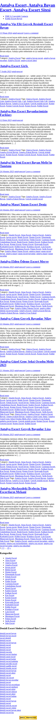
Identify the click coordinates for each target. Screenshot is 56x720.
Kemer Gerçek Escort (15, 106)
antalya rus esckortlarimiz (17, 543)
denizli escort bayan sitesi (10, 710)
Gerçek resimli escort (39, 103)
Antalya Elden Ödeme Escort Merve (24, 261)
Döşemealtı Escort (12, 574)
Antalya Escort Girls (14, 66)
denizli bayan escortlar (9, 680)
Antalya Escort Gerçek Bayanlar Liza (25, 429)
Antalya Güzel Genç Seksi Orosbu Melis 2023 (27, 417)
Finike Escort (35, 240)
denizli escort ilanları (8, 654)
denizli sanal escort (7, 657)
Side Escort (4, 308)
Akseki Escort (14, 235)
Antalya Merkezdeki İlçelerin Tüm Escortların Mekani (23, 490)
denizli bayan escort (8, 636)
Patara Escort (35, 249)
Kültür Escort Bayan (13, 18)
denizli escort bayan (8, 633)
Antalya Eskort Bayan (28, 152)
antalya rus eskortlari (21, 546)
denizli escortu (6, 652)
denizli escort (5, 640)
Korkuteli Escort (7, 247)
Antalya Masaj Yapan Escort (16, 251)
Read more (4, 56)
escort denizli (5, 638)
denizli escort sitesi (7, 673)
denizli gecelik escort (8, 664)
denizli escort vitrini (8, 708)
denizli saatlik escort (8, 666)
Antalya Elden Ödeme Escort (27, 308)
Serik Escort (47, 249)
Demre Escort (35, 237)
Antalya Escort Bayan (9, 152)
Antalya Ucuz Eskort (20, 103)
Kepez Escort (30, 106)
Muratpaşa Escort (22, 249)
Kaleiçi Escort (34, 242)
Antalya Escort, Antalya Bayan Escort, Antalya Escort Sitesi (27, 7)
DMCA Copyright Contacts (16, 16)
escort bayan (23, 240)
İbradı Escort (22, 242)
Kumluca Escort (33, 247)
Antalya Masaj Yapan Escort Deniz (23, 204)
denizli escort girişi (7, 689)
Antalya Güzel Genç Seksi (36, 416)
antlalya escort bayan (8, 421)
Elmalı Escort (11, 240)
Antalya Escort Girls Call (37, 101)
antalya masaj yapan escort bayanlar (20, 254)
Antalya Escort (14, 58)
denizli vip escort (7, 678)
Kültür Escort (42, 106)
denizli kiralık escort (8, 668)
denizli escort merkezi (9, 687)
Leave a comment (31, 33)
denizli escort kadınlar (9, 661)
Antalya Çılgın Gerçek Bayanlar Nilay (25, 318)
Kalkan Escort (47, 242)
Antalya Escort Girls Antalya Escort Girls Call (25, 100)
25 (8, 548)
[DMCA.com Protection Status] (28, 719)
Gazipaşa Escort (48, 240)
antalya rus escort (36, 543)
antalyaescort (18, 33)
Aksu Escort (26, 235)
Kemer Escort (11, 155)
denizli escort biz (7, 712)
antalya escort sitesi (29, 60)
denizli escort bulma (8, 696)
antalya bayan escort (34, 58)
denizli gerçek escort (8, 705)
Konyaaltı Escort (41, 244)
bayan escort (11, 237)
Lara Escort (46, 247)
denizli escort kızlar (8, 659)
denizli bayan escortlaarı (10, 685)
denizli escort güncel (8, 692)
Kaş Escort (4, 244)
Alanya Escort (32, 99)
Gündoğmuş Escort (8, 242)
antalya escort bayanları (37, 541)
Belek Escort (23, 237)
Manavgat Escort (7, 249)
